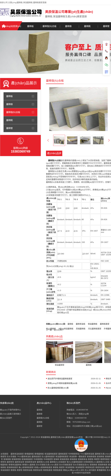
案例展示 (17, 414)
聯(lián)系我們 (6, 418)
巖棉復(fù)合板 (49, 26)
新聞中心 (17, 410)
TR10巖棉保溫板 (87, 454)
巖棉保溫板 (80, 324)
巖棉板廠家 (104, 324)
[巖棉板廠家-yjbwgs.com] (21, 17)
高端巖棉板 (80, 329)
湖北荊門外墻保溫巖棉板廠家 (60, 379)
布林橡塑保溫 (74, 454)
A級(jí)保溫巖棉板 (65, 329)
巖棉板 (30, 26)
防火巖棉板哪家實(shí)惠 (58, 388)
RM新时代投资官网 (82, 473)
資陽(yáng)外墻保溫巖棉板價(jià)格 (62, 383)
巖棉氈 (87, 26)
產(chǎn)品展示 (6, 414)
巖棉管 (9, 128)
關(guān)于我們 (6, 410)
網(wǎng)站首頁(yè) (11, 26)
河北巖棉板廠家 (94, 329)
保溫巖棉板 (92, 324)
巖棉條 (68, 26)
